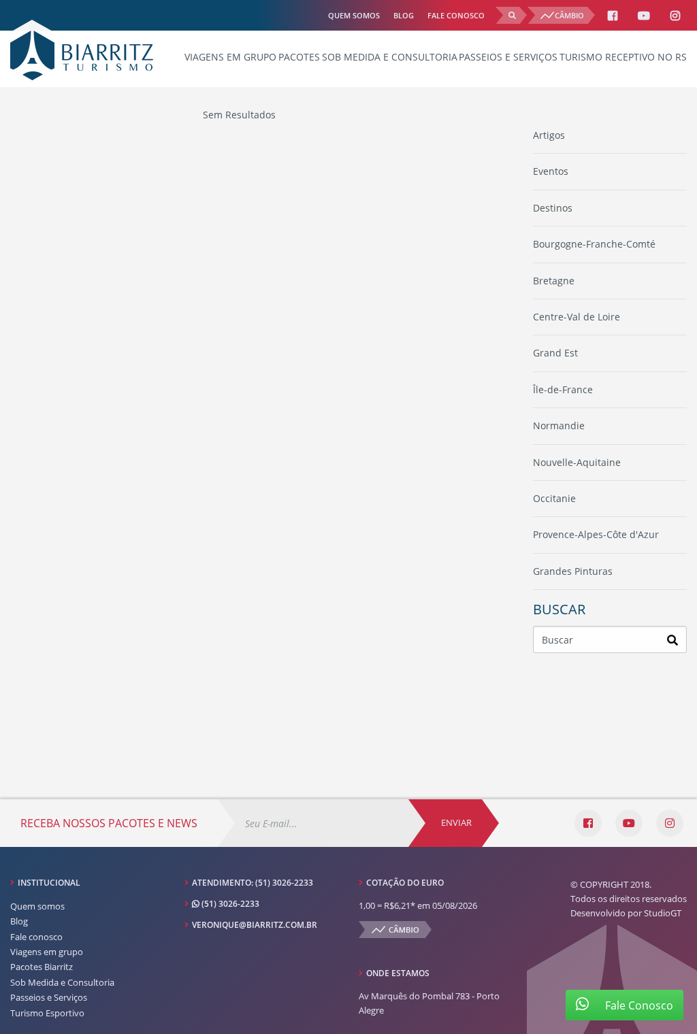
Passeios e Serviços (508, 56)
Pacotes (299, 56)
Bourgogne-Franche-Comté (594, 243)
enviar (456, 822)
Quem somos (354, 15)
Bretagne (553, 280)
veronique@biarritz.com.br (254, 925)
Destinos (552, 207)
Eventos (550, 171)
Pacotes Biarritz (41, 967)
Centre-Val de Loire (576, 316)
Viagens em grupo (230, 56)
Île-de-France (563, 389)
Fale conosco (456, 15)
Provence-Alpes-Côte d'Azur (596, 534)
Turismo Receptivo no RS (623, 56)
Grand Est (555, 352)
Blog (403, 15)
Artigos (549, 135)
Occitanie (554, 498)
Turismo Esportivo (47, 1013)
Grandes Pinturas (573, 571)
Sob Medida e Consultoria (389, 56)
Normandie (559, 425)
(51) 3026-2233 (284, 882)
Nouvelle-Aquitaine (577, 462)
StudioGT (662, 913)
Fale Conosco (637, 1005)
